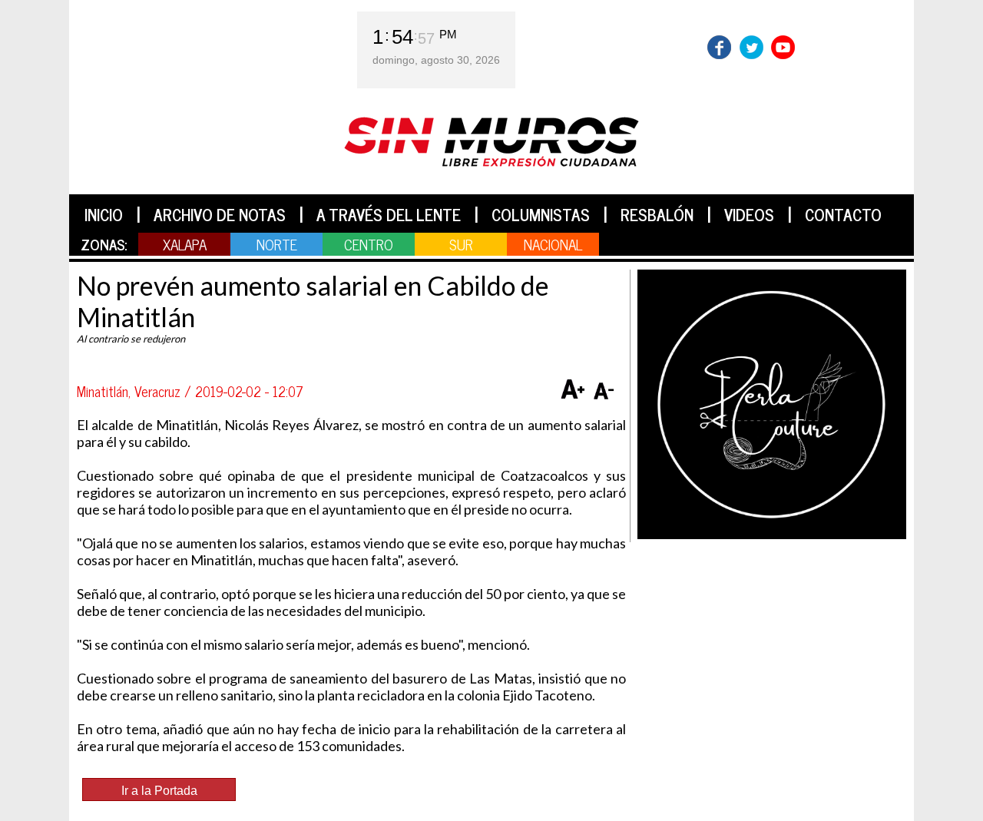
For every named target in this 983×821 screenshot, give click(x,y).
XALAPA (185, 244)
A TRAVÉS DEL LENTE (388, 214)
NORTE (277, 244)
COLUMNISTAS (541, 214)
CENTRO (368, 244)
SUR (461, 244)
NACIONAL (553, 244)
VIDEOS (749, 214)
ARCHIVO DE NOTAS (220, 214)
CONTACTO (843, 214)
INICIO (103, 214)
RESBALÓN (657, 214)
